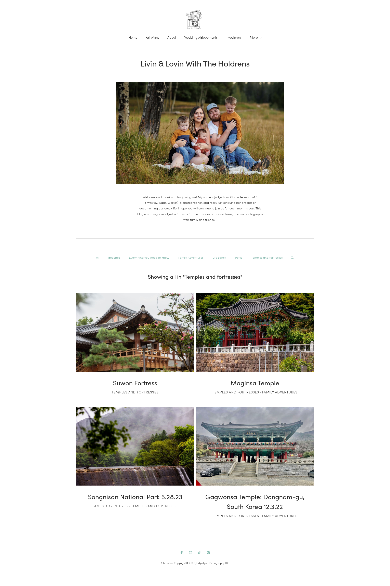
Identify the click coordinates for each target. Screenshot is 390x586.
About (171, 37)
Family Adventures (190, 257)
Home (133, 37)
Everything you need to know (149, 257)
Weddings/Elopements (201, 37)
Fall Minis (152, 37)
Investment (234, 37)
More (254, 37)
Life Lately (219, 257)
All (97, 257)
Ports (238, 257)
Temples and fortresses (267, 257)
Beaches (114, 257)
